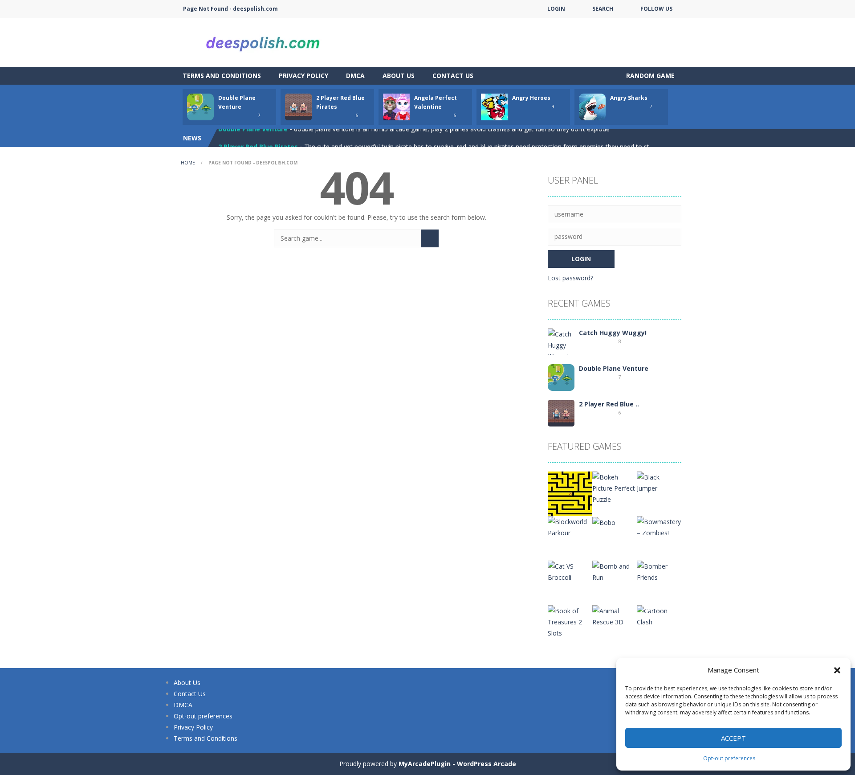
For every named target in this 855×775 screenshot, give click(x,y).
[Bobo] (603, 521)
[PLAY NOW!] (200, 106)
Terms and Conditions (222, 75)
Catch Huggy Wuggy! (613, 332)
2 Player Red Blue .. (609, 404)
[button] (837, 670)
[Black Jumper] (659, 482)
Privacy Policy (303, 75)
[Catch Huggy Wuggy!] (561, 344)
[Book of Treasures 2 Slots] (570, 621)
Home (187, 163)
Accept (733, 738)
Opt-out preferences (729, 758)
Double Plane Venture (613, 368)
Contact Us (452, 75)
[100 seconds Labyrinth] (570, 493)
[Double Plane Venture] (561, 377)
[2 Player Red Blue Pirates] (561, 412)
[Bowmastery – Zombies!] (659, 526)
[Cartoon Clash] (659, 615)
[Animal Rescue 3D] (614, 615)
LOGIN (556, 8)
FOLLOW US (656, 8)
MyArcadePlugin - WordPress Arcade (457, 763)
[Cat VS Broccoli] (570, 571)
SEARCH (602, 8)
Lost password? (570, 278)
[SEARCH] (430, 238)
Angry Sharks (628, 98)
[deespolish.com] (263, 41)
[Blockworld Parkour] (570, 526)
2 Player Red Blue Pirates (258, 138)
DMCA (355, 75)
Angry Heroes (531, 98)
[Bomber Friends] (659, 571)
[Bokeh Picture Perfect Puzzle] (614, 487)
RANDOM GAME (649, 75)
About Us (399, 75)
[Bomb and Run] (614, 571)
